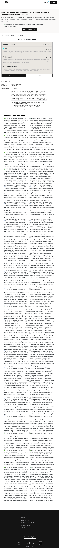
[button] (16, 130)
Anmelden (53, 2)
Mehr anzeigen (4, 21)
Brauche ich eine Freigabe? (19, 109)
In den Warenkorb (13, 76)
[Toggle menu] (3, 2)
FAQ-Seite (37, 106)
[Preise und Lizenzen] (45, 2)
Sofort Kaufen (40, 76)
